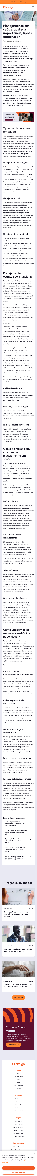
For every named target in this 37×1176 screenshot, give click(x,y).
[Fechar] (34, 1153)
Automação (18, 1108)
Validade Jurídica (18, 1130)
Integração (18, 1105)
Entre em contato (26, 807)
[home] (8, 7)
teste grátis (12, 810)
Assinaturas (18, 1099)
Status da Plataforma (19, 1147)
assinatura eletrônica (15, 615)
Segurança (18, 1121)
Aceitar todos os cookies (18, 1168)
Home (18, 1074)
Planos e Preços (18, 1076)
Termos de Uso (18, 1124)
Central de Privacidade (18, 1127)
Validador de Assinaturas (18, 1150)
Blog (18, 1082)
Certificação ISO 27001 (10, 742)
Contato (18, 1088)
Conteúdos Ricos (18, 1085)
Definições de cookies (18, 1172)
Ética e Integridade (18, 1133)
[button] (33, 7)
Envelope (18, 1102)
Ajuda (18, 1079)
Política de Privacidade (18, 1136)
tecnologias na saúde (9, 610)
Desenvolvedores (18, 1111)
